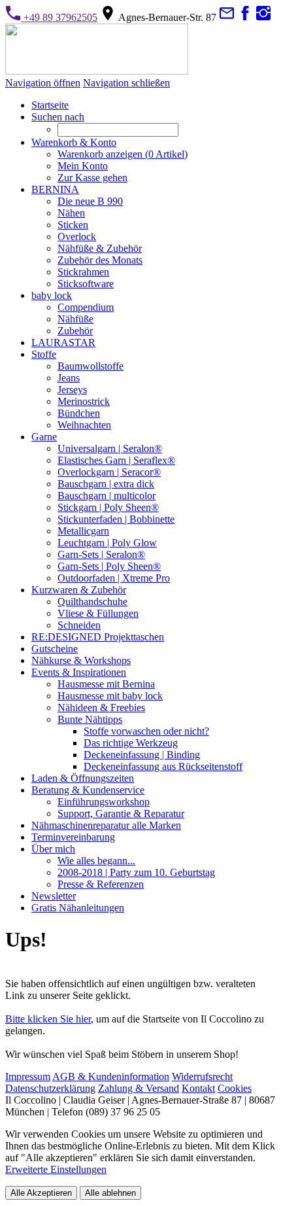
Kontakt (198, 1088)
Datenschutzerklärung (50, 1088)
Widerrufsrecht (202, 1076)
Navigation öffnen (42, 82)
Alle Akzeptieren (41, 1193)
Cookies (235, 1088)
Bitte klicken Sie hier (48, 1018)
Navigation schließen (126, 82)
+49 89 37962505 (59, 17)
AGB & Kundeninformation (110, 1076)
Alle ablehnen (110, 1193)
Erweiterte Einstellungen (56, 1169)
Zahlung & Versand (138, 1088)
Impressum (27, 1076)
